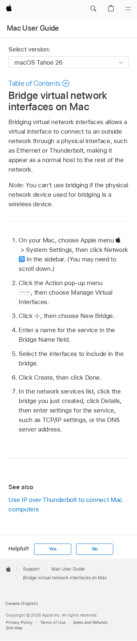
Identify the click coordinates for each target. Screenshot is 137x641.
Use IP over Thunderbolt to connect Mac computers (65, 504)
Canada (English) (21, 603)
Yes (52, 549)
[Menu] (128, 9)
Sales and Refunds (90, 622)
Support (31, 569)
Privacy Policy (19, 622)
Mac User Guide (33, 28)
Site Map (14, 627)
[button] (93, 9)
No (95, 549)
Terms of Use (52, 622)
